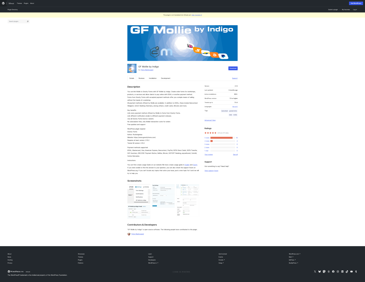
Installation (153, 78)
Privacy (10, 263)
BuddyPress (293, 263)
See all (235, 154)
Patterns (80, 263)
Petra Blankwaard (147, 70)
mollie (235, 115)
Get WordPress (356, 3)
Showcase (81, 254)
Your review (209, 154)
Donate (222, 260)
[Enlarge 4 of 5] (196, 187)
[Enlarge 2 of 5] (148, 208)
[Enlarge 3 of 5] (172, 187)
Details (131, 78)
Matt (291, 257)
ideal (230, 115)
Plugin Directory (13, 9)
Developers (152, 260)
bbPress (292, 260)
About (9, 254)
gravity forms (233, 111)
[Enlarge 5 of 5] (196, 200)
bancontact (225, 111)
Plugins (80, 260)
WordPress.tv (153, 263)
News (9, 257)
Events (221, 257)
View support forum (211, 171)
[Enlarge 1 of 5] (148, 187)
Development (165, 78)
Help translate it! (197, 15)
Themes (80, 257)
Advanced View (210, 120)
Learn (150, 254)
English (187, 165)
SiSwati (28, 271)
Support (235, 78)
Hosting (10, 260)
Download (233, 68)
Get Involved (223, 254)
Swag (221, 263)
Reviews (141, 78)
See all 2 (235, 106)
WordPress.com (294, 254)
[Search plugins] (28, 21)
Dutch (195, 165)
